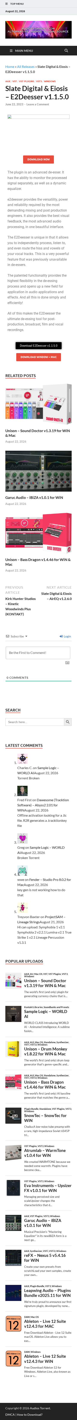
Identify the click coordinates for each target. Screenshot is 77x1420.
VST (14, 81)
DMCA (10, 1414)
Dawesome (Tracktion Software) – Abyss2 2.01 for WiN (43, 805)
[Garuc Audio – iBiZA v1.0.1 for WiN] (38, 472)
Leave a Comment (38, 104)
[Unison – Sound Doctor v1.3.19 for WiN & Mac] (38, 405)
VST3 (39, 81)
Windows (50, 81)
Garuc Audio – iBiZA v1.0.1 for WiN (34, 497)
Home (9, 66)
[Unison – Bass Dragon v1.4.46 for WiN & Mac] (38, 534)
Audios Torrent (40, 1408)
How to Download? (30, 1414)
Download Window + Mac (39, 357)
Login (67, 636)
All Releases (26, 66)
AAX (7, 81)
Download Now (38, 159)
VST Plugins (26, 81)
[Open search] (66, 51)
